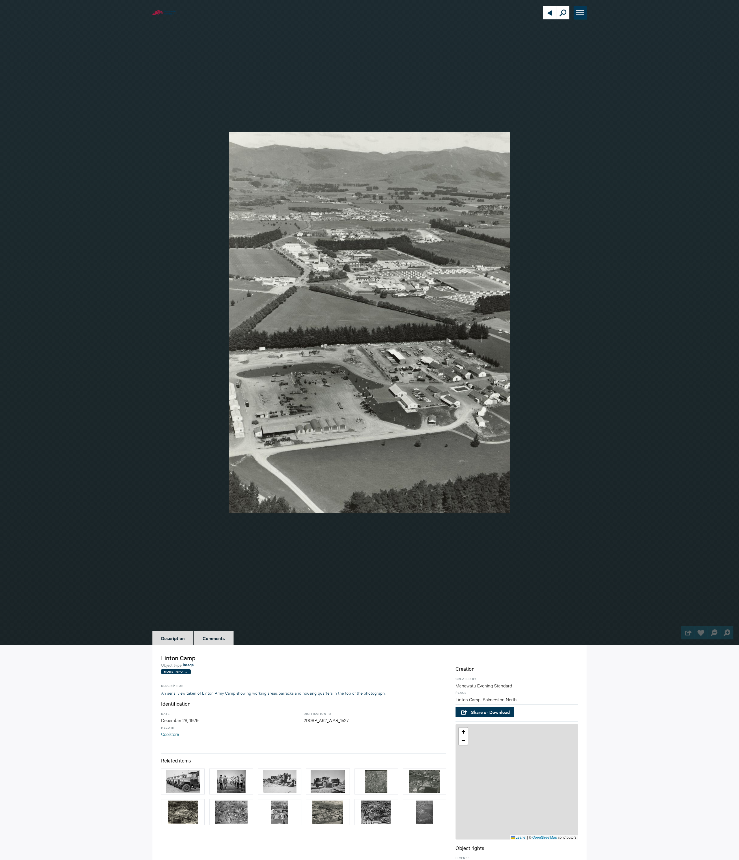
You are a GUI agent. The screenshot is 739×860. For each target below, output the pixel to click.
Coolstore (170, 734)
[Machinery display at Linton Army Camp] (328, 781)
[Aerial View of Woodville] (328, 812)
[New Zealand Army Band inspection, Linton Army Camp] (231, 781)
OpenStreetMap (544, 837)
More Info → (176, 671)
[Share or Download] (687, 632)
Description (173, 638)
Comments (214, 638)
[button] (463, 732)
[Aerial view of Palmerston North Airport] (424, 812)
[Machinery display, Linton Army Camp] (279, 781)
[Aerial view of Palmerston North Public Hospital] (183, 812)
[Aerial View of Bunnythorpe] (424, 781)
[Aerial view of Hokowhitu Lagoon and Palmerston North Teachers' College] (279, 812)
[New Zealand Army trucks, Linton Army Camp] (183, 781)
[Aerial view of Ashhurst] (231, 812)
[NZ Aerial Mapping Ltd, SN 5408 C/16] (376, 781)
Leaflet (520, 837)
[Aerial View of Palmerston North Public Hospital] (376, 812)
